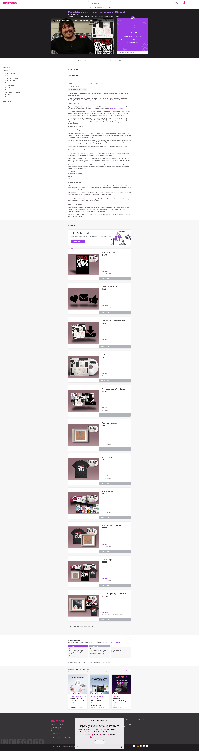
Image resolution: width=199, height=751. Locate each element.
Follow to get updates (74, 656)
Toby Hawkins (74, 14)
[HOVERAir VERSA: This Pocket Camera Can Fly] (77, 684)
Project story (6, 67)
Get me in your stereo (10, 80)
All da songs (8, 89)
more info (70, 78)
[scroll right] (129, 639)
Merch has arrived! (128, 52)
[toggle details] (87, 709)
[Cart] (180, 3)
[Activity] (184, 3)
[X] (53, 728)
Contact (124, 722)
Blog (123, 726)
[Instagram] (58, 728)
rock (102, 83)
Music (70, 83)
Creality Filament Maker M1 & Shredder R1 (98, 701)
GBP (170, 3)
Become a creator (143, 726)
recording (97, 83)
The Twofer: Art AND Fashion (12, 92)
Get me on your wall (10, 73)
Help (106, 642)
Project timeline (7, 101)
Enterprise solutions (143, 728)
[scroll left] (127, 639)
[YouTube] (56, 728)
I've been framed (9, 85)
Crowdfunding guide (115, 642)
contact (76, 78)
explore (106, 671)
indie (91, 83)
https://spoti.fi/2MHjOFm (116, 109)
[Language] (177, 3)
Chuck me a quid (9, 75)
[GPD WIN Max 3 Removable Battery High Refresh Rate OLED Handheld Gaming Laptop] (121, 684)
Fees (139, 722)
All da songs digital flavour (11, 82)
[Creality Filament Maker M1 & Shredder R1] (99, 684)
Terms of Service (63, 746)
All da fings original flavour (11, 96)
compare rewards (77, 241)
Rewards (5, 70)
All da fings (7, 94)
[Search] (90, 3)
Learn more (101, 653)
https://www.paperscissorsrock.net (116, 120)
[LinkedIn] (60, 728)
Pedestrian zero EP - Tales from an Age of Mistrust (96, 11)
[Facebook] (51, 728)
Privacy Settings (73, 746)
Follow (133, 39)
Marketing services (143, 724)
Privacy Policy (54, 746)
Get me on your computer (11, 78)
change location (107, 7)
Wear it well (8, 87)
